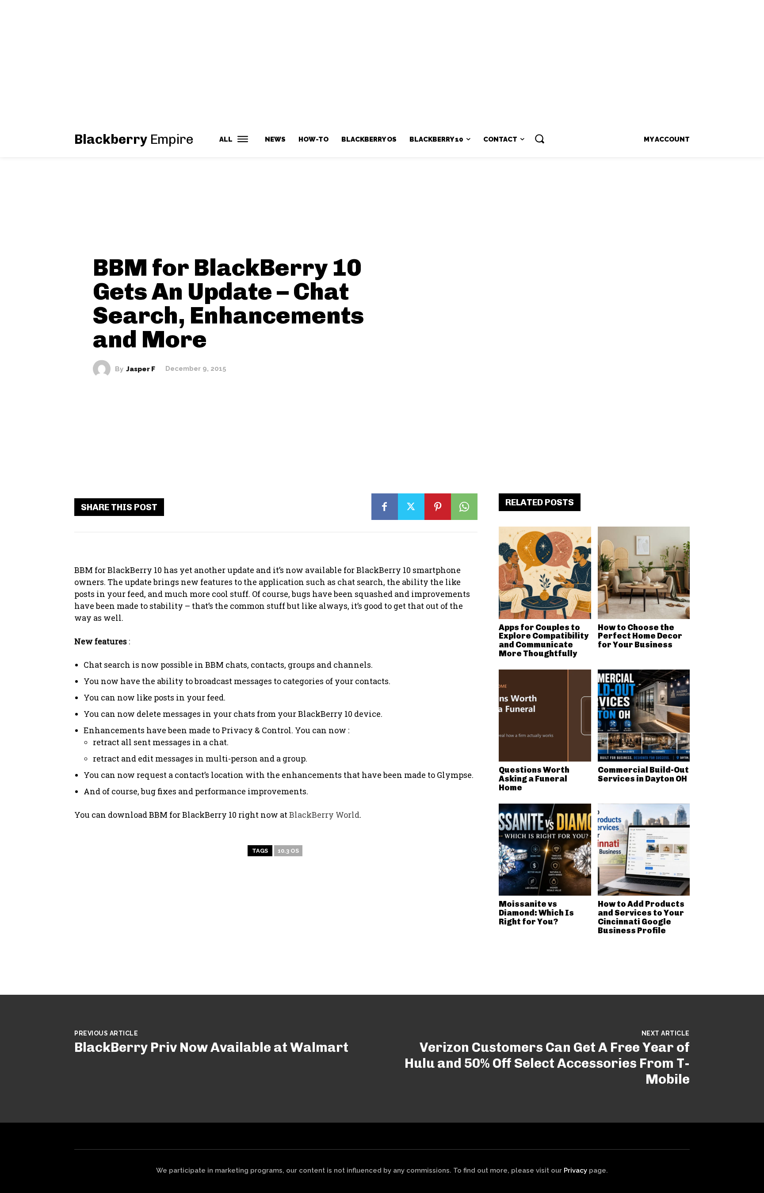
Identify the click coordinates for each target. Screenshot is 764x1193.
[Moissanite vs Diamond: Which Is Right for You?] (545, 850)
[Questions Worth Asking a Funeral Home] (545, 716)
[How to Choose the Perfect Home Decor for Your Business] (644, 573)
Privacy (575, 1170)
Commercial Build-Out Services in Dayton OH (643, 774)
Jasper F (140, 369)
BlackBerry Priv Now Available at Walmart (211, 1047)
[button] (539, 138)
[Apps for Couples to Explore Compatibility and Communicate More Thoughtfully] (545, 573)
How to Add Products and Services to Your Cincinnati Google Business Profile (641, 917)
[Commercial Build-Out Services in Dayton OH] (644, 716)
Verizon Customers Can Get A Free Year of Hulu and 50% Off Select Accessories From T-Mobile (547, 1063)
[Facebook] (384, 506)
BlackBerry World (324, 814)
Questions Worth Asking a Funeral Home (534, 779)
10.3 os (288, 850)
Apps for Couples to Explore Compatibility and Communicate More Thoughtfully (543, 640)
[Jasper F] (104, 369)
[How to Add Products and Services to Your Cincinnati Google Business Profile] (644, 850)
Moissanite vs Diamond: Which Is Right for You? (536, 913)
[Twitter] (411, 506)
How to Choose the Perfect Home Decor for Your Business (640, 636)
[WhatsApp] (464, 506)
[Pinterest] (437, 506)
